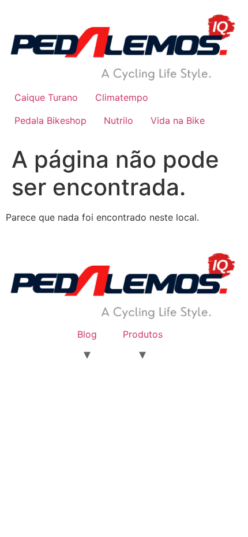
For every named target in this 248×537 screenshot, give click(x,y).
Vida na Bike (178, 120)
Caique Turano (46, 97)
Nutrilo (118, 120)
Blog (87, 334)
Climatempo (121, 97)
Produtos (143, 334)
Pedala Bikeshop (50, 120)
